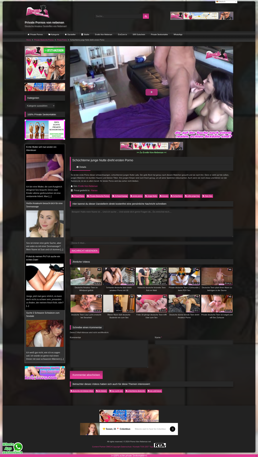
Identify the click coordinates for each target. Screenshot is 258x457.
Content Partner (99, 446)
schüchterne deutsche (136, 391)
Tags (151, 446)
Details (82, 167)
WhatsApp (178, 34)
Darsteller (71, 34)
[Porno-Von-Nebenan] (37, 11)
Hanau (94, 190)
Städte (86, 34)
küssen (165, 196)
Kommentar (75, 337)
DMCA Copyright (113, 446)
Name (158, 337)
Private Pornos (36, 34)
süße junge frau (193, 196)
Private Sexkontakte (159, 34)
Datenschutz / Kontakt (130, 446)
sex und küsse (155, 391)
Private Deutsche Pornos (44, 40)
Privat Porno (62, 40)
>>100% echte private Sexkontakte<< (129, 455)
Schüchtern (177, 196)
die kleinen (102, 391)
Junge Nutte (152, 196)
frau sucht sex (117, 391)
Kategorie (55, 34)
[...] (50, 196)
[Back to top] (250, 449)
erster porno (137, 196)
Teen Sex (208, 196)
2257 (147, 446)
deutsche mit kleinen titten (83, 391)
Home (28, 40)
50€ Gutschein (139, 34)
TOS (142, 446)
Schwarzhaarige (121, 196)
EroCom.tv (122, 34)
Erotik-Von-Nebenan (103, 34)
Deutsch (221, 2)
